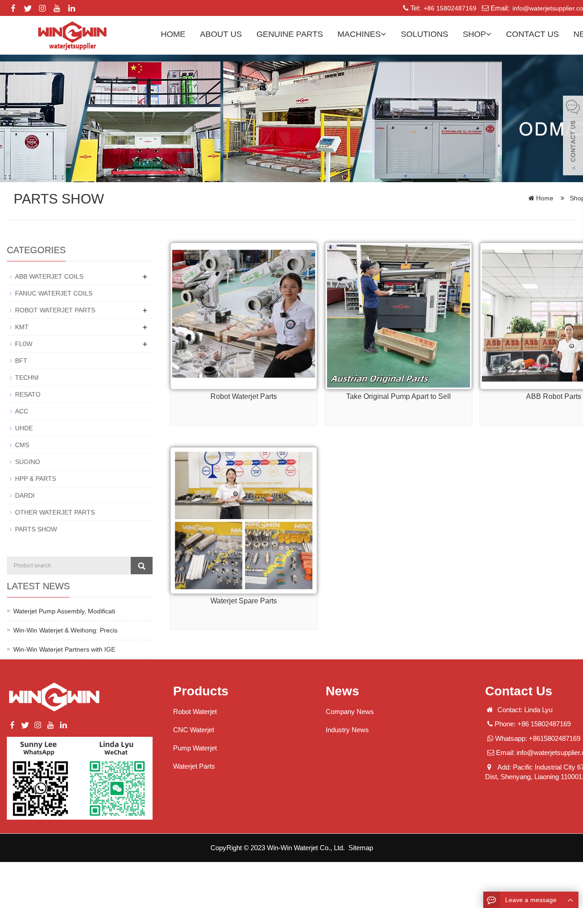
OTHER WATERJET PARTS (55, 512)
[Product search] (142, 565)
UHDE (24, 428)
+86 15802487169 (449, 8)
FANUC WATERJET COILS (53, 293)
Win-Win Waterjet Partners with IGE (64, 649)
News (342, 691)
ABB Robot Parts (553, 396)
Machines (359, 34)
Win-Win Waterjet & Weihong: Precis (65, 630)
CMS (22, 445)
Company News (350, 711)
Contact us (532, 34)
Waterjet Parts (194, 766)
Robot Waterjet (195, 711)
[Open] (573, 137)
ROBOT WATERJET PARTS (55, 310)
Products (201, 691)
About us (221, 34)
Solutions (424, 34)
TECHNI (27, 377)
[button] (383, 34)
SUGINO (27, 461)
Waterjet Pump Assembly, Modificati (64, 611)
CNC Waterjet (193, 730)
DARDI (25, 495)
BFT (21, 360)
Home (173, 34)
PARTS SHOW (36, 529)
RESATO (28, 394)
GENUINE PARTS (289, 34)
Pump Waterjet (195, 748)
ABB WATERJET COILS (49, 276)
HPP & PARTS (35, 478)
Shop (474, 34)
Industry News (347, 730)
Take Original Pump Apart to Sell (398, 396)
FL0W (23, 343)
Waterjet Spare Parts (243, 601)
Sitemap (360, 848)
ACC (21, 411)
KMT (22, 327)
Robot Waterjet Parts (243, 396)
